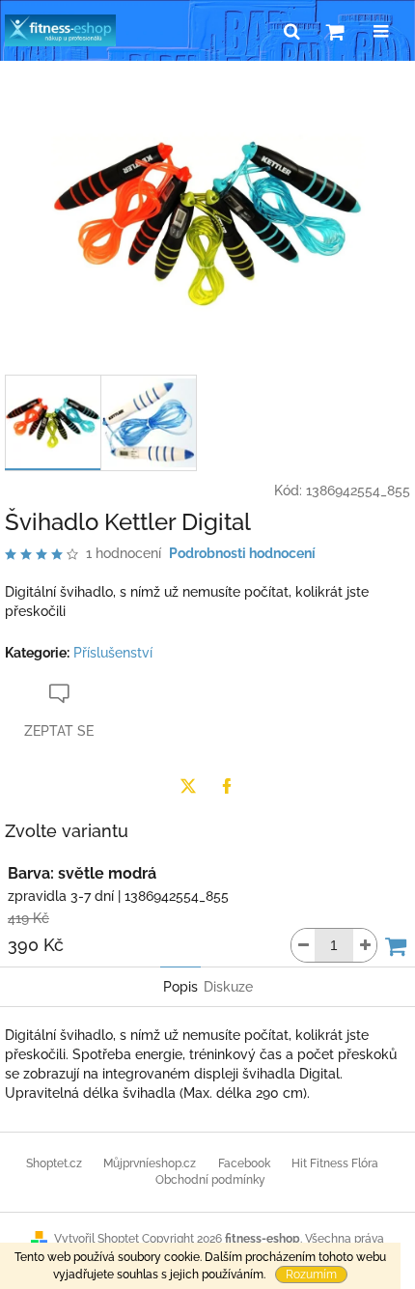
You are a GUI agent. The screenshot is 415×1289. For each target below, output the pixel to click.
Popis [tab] (180, 987)
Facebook (244, 1163)
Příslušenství (112, 652)
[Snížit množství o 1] (303, 945)
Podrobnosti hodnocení (242, 553)
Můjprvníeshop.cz (149, 1163)
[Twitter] (188, 786)
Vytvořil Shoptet (96, 1239)
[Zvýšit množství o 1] (364, 945)
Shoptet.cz (54, 1163)
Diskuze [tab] (228, 987)
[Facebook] (226, 786)
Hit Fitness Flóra (334, 1163)
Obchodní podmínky (210, 1180)
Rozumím (311, 1274)
